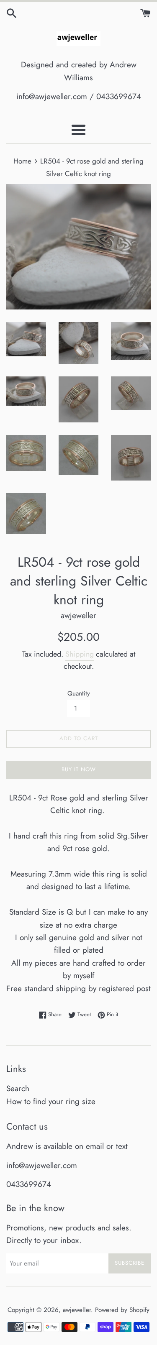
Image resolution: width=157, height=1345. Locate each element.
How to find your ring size (50, 1101)
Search (17, 1088)
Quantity (78, 693)
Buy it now (79, 769)
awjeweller (77, 1309)
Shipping (79, 654)
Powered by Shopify (122, 1309)
